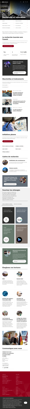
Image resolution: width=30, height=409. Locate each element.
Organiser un (5, 394)
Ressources (5, 381)
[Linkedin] (4, 367)
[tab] (7, 204)
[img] (5, 2)
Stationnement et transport (7, 390)
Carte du (4, 391)
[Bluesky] (7, 367)
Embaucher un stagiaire (6, 380)
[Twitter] (2, 367)
